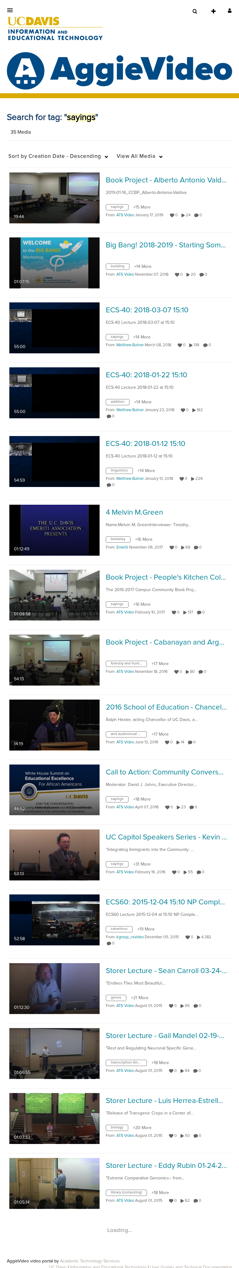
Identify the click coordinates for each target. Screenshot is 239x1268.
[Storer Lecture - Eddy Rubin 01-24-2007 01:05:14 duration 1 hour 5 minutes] (54, 1183)
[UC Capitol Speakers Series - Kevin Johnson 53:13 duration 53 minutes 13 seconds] (54, 854)
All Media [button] (136, 156)
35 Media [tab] (21, 132)
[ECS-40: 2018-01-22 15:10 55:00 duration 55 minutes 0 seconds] (54, 392)
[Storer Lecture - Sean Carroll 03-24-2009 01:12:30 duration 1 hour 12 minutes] (54, 988)
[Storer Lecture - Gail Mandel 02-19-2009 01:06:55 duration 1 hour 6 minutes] (54, 1053)
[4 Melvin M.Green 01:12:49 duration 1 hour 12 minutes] (54, 530)
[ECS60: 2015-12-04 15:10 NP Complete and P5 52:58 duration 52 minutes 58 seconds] (54, 919)
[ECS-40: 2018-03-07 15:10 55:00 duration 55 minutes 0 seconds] (54, 327)
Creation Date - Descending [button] (54, 156)
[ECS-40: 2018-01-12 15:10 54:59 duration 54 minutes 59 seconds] (54, 461)
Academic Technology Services (90, 1261)
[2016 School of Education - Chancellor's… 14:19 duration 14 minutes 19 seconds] (54, 725)
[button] (12, 10)
